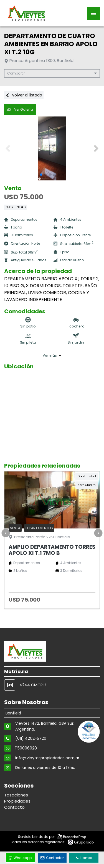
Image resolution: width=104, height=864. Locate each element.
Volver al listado (26, 95)
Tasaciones (16, 795)
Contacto (14, 807)
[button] (96, 148)
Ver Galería (23, 109)
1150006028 (26, 748)
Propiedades (17, 801)
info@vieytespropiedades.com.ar (47, 758)
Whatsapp (23, 857)
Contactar (55, 857)
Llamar (86, 857)
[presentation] (5, 533)
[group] (52, 148)
